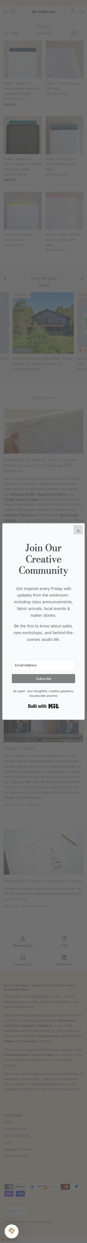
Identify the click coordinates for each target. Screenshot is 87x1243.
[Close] (78, 529)
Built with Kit (43, 706)
